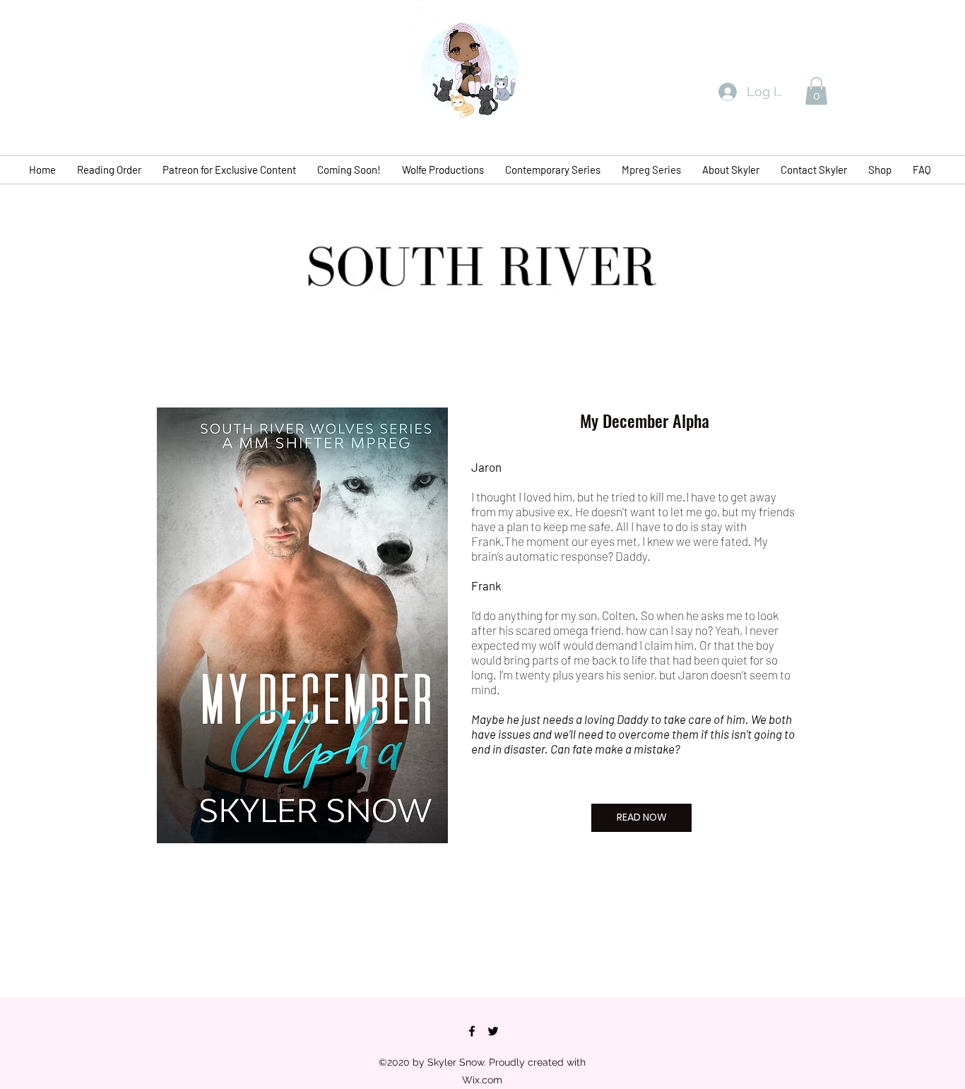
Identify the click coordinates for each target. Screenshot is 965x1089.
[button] (816, 91)
